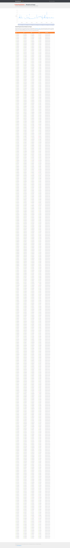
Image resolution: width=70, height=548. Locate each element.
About (52, 1)
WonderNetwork (18, 1)
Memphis (36, 28)
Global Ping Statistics (20, 4)
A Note (50, 1)
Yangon (40, 28)
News (54, 1)
